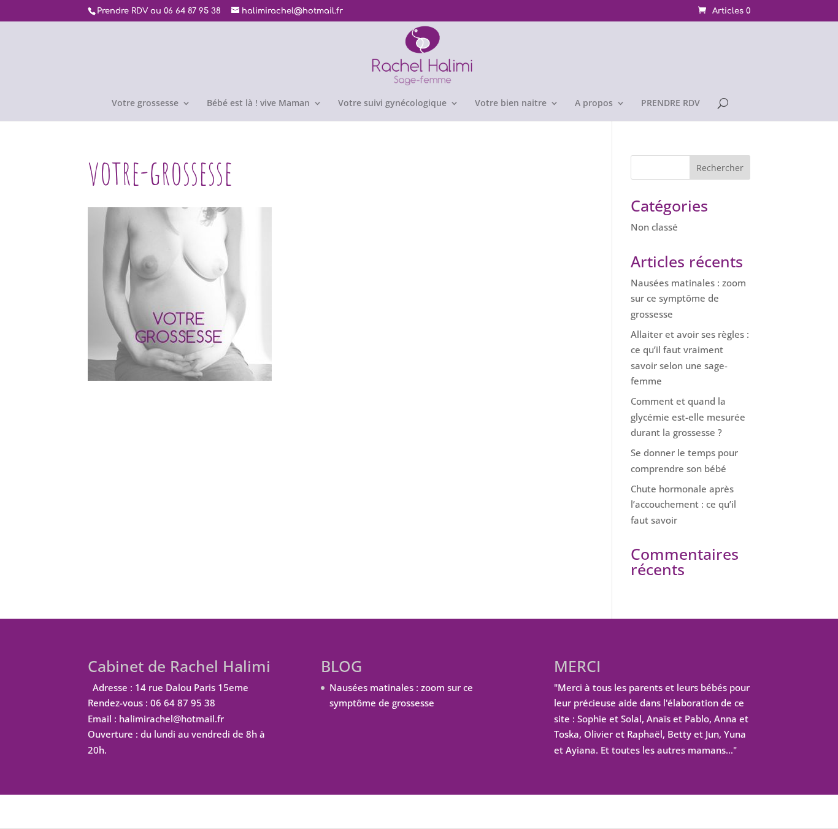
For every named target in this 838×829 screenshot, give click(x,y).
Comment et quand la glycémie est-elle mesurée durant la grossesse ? (688, 416)
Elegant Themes (169, 811)
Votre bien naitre (511, 104)
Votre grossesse (145, 104)
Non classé (654, 227)
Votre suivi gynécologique (392, 104)
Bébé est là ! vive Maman (258, 104)
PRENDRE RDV (670, 104)
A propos (594, 104)
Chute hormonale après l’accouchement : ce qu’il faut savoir (683, 504)
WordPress (298, 811)
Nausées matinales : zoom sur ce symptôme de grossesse (688, 298)
